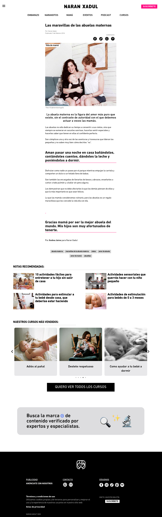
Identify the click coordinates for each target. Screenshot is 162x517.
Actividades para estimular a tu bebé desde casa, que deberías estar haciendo (54, 298)
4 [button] (83, 377)
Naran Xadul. (52, 31)
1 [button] (76, 377)
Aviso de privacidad (35, 507)
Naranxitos (51, 15)
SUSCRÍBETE (112, 501)
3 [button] (81, 377)
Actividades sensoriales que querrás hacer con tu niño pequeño (127, 278)
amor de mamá (76, 256)
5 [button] (85, 377)
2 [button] (78, 377)
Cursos (124, 15)
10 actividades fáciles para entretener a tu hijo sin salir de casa (54, 278)
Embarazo (33, 15)
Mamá (69, 15)
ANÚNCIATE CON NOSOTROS (39, 484)
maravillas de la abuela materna (77, 251)
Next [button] (149, 351)
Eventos (88, 15)
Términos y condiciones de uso (40, 497)
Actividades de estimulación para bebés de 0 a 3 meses (126, 296)
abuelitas (87, 256)
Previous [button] (12, 351)
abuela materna (57, 251)
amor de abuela (104, 251)
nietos (94, 251)
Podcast (106, 15)
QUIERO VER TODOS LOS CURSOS (80, 387)
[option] (42, 352)
